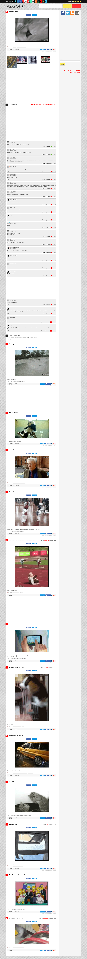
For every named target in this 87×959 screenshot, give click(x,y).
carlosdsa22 (14, 182)
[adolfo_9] (8, 272)
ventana (18, 866)
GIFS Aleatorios (57, 6)
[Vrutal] (28, 1)
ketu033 (47, 735)
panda (15, 441)
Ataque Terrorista (13, 450)
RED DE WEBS (8, 1)
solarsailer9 (14, 215)
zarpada (18, 815)
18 (6, 918)
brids (17, 658)
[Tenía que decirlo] (41, 1)
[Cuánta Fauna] (36, 1)
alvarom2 (13, 239)
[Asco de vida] (13, 1)
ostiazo (23, 381)
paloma (15, 947)
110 (7, 875)
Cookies (74, 70)
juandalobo (14, 141)
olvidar (21, 592)
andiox (14, 157)
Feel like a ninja (13, 824)
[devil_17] (8, 231)
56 (6, 540)
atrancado (18, 47)
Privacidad (70, 70)
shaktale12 (14, 191)
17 (6, 412)
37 (6, 344)
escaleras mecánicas (20, 947)
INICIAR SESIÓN (77, 1)
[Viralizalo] (46, 1)
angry (15, 658)
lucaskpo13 (14, 263)
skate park (19, 381)
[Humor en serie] (33, 1)
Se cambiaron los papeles (16, 735)
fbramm (14, 325)
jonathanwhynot (46, 540)
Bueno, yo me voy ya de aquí (16, 344)
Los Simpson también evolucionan (18, 874)
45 (6, 491)
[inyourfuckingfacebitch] (8, 248)
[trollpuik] (8, 318)
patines (15, 381)
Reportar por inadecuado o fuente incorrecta (49, 51)
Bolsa (15, 483)
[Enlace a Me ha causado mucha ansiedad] (12, 62)
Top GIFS (48, 6)
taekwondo (21, 531)
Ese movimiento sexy (14, 412)
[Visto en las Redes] (20, 1)
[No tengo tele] (38, 1)
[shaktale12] (8, 192)
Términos (66, 70)
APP (79, 70)
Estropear (22, 483)
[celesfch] (8, 208)
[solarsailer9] (8, 216)
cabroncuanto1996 (46, 918)
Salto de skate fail (13, 11)
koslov (48, 624)
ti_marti (48, 824)
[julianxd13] (8, 300)
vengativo (25, 815)
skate (24, 47)
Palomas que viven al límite (16, 918)
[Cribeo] (30, 1)
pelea (15, 531)
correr (15, 592)
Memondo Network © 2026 (75, 72)
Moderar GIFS (76, 6)
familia (19, 909)
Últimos (42, 6)
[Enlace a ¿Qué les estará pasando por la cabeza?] (22, 60)
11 (6, 667)
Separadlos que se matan (15, 491)
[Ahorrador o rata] (43, 1)
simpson (15, 909)
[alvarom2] (8, 240)
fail (21, 47)
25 (6, 450)
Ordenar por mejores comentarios (48, 104)
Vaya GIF (62, 68)
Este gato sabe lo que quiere (16, 667)
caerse (21, 866)
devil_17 (14, 230)
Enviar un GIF (67, 6)
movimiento (19, 441)
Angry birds (12, 624)
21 (6, 11)
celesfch (14, 207)
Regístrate (70, 1)
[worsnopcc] (8, 223)
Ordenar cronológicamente (36, 104)
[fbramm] (8, 326)
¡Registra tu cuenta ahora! (13, 339)
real (24, 658)
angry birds (21, 658)
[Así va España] (23, 1)
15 (6, 624)
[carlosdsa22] (8, 183)
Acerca (62, 70)
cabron (30, 815)
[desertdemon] (8, 200)
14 (6, 735)
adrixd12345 (47, 667)
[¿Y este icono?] (9, 149)
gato (14, 815)
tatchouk (47, 11)
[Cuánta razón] (15, 1)
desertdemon (15, 199)
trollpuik (13, 317)
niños (18, 531)
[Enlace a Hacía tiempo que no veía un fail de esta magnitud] (32, 60)
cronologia (22, 909)
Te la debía (12, 781)
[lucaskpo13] (8, 264)
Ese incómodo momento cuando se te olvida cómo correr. (24, 540)
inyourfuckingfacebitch (16, 247)
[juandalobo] (8, 142)
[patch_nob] (8, 150)
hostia (15, 47)
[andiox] (8, 158)
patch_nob (14, 149)
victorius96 (47, 450)
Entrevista (18, 483)
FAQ (77, 70)
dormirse (21, 815)
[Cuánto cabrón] (25, 1)
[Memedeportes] (18, 1)
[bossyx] (8, 309)
